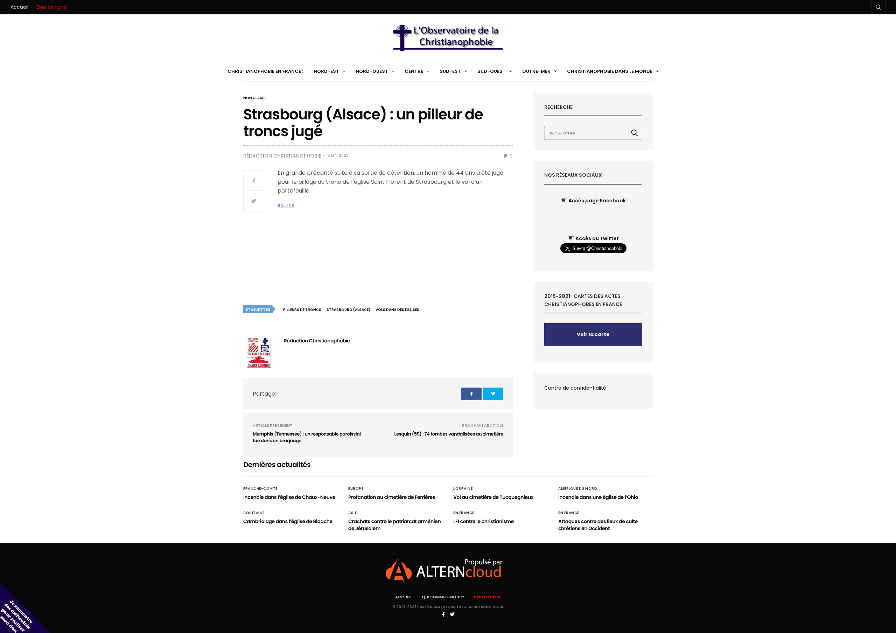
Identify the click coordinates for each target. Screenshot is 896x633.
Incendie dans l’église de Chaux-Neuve (289, 497)
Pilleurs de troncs (302, 309)
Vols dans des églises (397, 309)
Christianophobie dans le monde (609, 71)
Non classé (254, 98)
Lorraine (462, 489)
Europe (355, 489)
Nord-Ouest (372, 71)
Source (286, 205)
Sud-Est (450, 71)
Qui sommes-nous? (443, 597)
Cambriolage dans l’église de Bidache (287, 521)
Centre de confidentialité (575, 387)
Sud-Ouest (491, 71)
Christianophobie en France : (265, 71)
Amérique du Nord (577, 489)
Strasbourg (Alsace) (348, 309)
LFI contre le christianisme (483, 521)
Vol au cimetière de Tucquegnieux (493, 497)
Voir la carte (593, 334)
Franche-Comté (260, 489)
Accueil (19, 7)
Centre (414, 71)
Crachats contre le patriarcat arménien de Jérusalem (394, 525)
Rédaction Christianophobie (282, 155)
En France (463, 513)
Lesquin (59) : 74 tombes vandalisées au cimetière (448, 434)
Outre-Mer (536, 71)
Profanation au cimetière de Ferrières (391, 497)
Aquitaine (254, 513)
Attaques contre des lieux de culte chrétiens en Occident (598, 525)
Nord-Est (326, 71)
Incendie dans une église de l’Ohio (598, 497)
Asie (352, 513)
